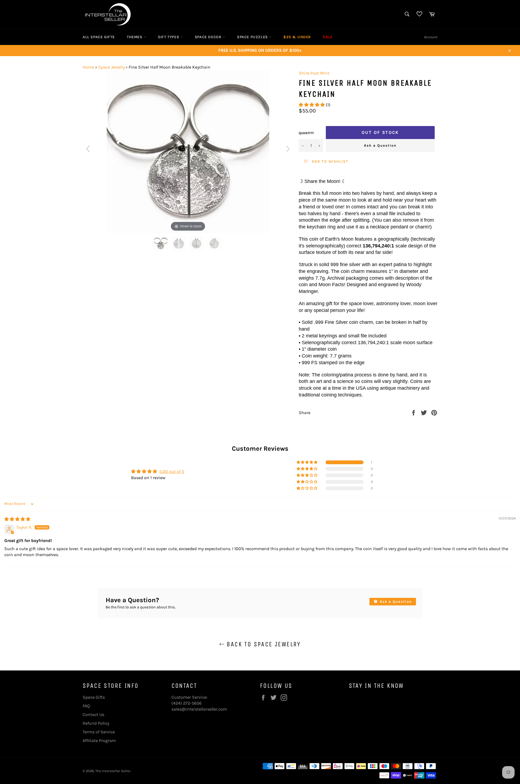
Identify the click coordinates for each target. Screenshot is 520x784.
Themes (135, 37)
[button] (312, 104)
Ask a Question (380, 145)
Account (430, 37)
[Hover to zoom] (188, 151)
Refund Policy (96, 723)
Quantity (306, 133)
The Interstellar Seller (113, 771)
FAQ (86, 705)
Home (88, 67)
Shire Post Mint (314, 73)
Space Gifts (94, 697)
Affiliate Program (99, 740)
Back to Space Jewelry (263, 644)
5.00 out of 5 (171, 471)
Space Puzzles (253, 37)
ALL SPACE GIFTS (99, 37)
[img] (17, 519)
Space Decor (209, 37)
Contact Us (93, 714)
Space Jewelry (111, 67)
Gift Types (169, 37)
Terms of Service (99, 731)
